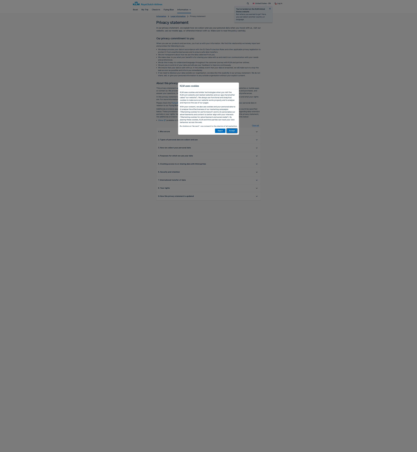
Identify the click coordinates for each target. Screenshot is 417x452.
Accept (232, 131)
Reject (220, 131)
